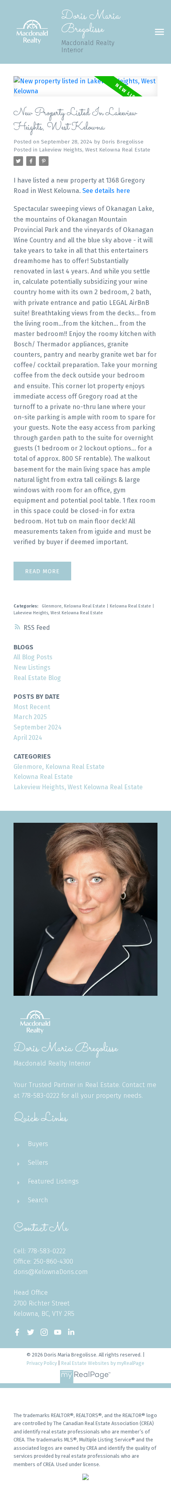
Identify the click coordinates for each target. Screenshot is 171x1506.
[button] (17, 1332)
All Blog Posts (33, 657)
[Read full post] (85, 91)
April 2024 (28, 737)
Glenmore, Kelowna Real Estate (74, 606)
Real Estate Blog (37, 678)
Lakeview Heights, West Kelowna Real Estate (94, 150)
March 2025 (30, 717)
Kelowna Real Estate (131, 606)
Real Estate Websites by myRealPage (102, 1363)
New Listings (32, 667)
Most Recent (32, 707)
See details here (106, 191)
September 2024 (38, 727)
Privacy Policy (42, 1363)
